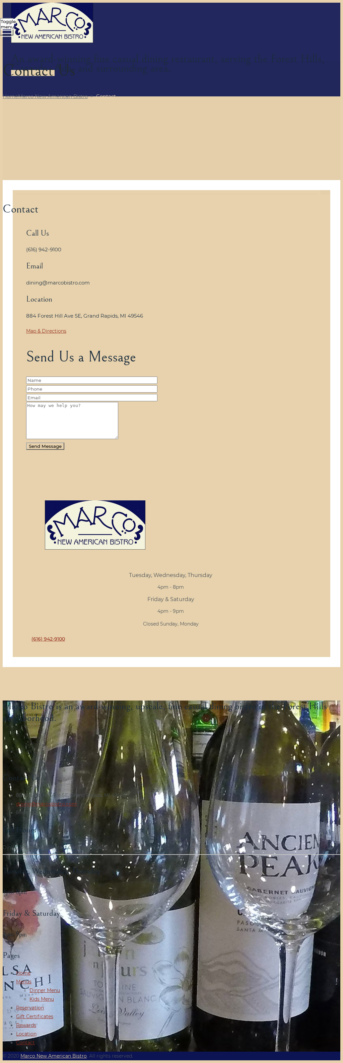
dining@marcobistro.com (46, 804)
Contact (25, 1043)
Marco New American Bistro (53, 1056)
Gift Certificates (34, 1016)
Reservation (30, 1008)
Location (26, 1034)
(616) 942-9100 (48, 639)
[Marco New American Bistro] (170, 24)
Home (45, 96)
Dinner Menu (44, 990)
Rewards (26, 1025)
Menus (23, 982)
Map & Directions (46, 331)
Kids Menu (41, 999)
